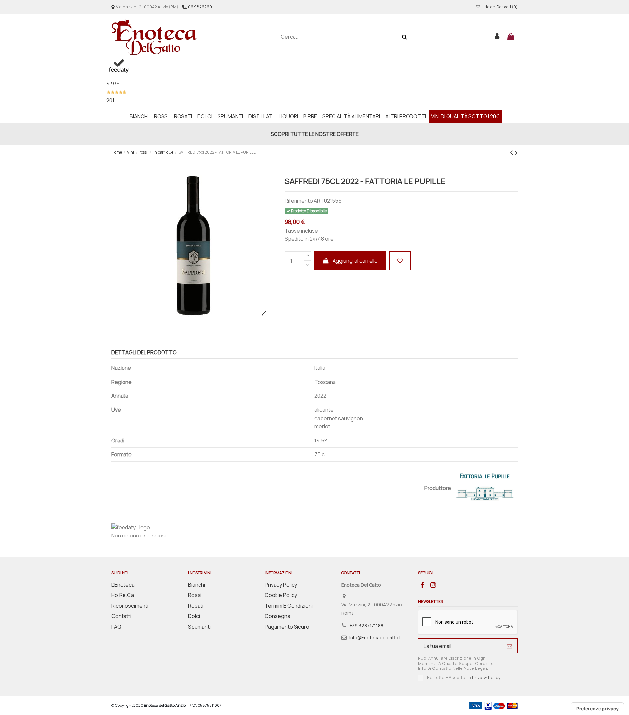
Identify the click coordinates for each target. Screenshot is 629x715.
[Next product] (516, 152)
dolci (194, 616)
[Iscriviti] (509, 646)
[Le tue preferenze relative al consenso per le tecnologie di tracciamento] (597, 709)
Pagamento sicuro (287, 626)
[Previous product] (512, 152)
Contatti (121, 616)
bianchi (196, 584)
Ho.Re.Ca (122, 595)
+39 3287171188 (366, 625)
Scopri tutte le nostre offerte (315, 134)
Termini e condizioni (289, 605)
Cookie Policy (281, 595)
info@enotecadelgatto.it (375, 637)
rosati (195, 605)
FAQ (116, 626)
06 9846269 (200, 6)
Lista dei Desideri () (499, 6)
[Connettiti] (497, 37)
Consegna (277, 616)
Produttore (437, 488)
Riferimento (299, 200)
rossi (194, 595)
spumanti (199, 626)
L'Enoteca (123, 584)
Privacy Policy (281, 584)
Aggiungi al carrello (355, 260)
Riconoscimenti (129, 605)
